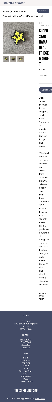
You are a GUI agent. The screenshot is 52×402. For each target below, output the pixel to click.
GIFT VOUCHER (25, 371)
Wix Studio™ (40, 399)
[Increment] (50, 80)
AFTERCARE (26, 376)
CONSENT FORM (26, 382)
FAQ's (25, 374)
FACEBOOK (26, 342)
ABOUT (26, 366)
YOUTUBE (26, 345)
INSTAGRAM (25, 340)
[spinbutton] (45, 80)
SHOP (25, 368)
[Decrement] (41, 80)
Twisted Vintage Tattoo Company (14, 3)
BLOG (25, 379)
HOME (25, 358)
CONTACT (26, 363)
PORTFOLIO (26, 361)
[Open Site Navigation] (47, 3)
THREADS (26, 348)
